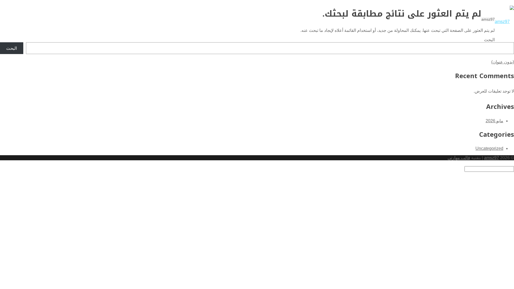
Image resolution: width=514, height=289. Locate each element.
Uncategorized (489, 148)
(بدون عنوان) (502, 62)
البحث (489, 39)
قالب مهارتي (459, 157)
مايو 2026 (494, 121)
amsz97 (491, 157)
